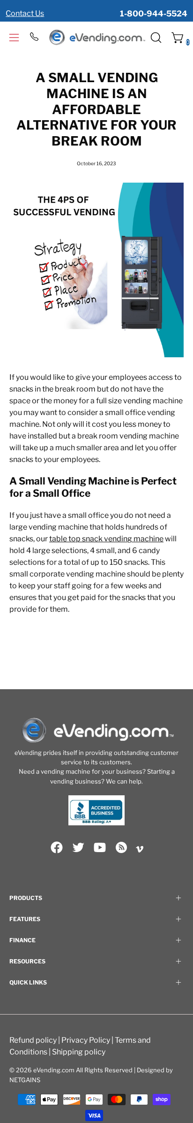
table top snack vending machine (106, 538)
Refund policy (33, 1040)
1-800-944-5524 (153, 13)
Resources (27, 961)
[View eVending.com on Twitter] (78, 847)
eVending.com (53, 1070)
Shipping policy (78, 1051)
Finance (22, 940)
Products (25, 897)
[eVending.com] (96, 37)
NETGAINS (24, 1080)
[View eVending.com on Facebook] (57, 847)
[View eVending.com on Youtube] (100, 847)
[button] (155, 37)
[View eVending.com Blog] (121, 847)
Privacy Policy (85, 1040)
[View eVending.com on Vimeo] (139, 849)
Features (24, 919)
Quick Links (28, 982)
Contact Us (25, 13)
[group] (96, 8)
